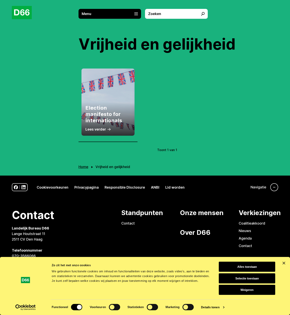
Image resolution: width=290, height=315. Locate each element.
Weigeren (247, 289)
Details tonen (210, 307)
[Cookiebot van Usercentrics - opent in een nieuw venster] (25, 307)
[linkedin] (24, 187)
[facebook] (16, 187)
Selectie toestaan (247, 278)
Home (83, 167)
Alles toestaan (247, 266)
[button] (112, 14)
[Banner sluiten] (284, 263)
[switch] (114, 307)
